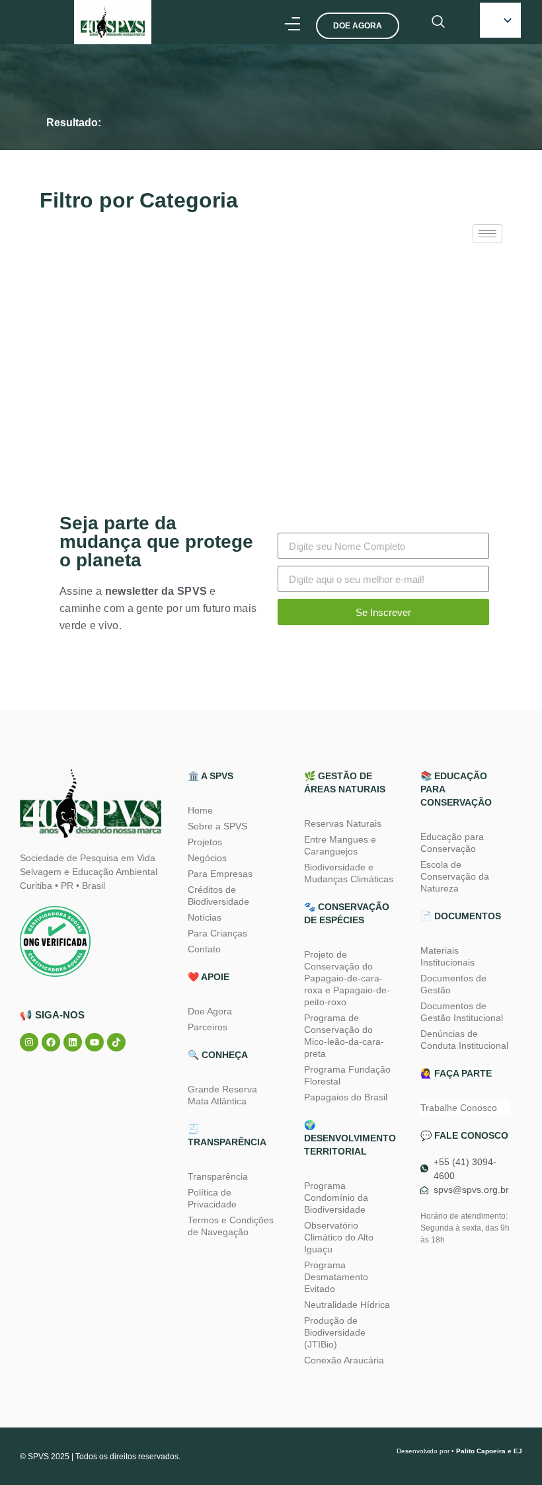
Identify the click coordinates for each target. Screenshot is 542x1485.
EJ (518, 1451)
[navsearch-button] (438, 22)
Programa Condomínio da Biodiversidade (336, 1197)
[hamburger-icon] (487, 233)
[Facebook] (51, 1042)
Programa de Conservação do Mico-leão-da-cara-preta (344, 1035)
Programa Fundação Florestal (347, 1075)
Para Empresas (220, 873)
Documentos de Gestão (453, 984)
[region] (171, 1361)
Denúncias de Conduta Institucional (464, 1039)
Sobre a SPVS (217, 826)
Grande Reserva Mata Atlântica (222, 1095)
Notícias (204, 917)
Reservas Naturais (342, 823)
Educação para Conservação (452, 842)
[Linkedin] (72, 1042)
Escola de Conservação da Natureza (454, 876)
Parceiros (207, 1027)
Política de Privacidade (212, 1198)
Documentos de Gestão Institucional (461, 1012)
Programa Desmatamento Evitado (336, 1277)
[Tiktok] (116, 1042)
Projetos (205, 842)
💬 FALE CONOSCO (464, 1135)
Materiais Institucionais (447, 956)
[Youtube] (94, 1042)
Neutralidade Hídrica (347, 1304)
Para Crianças (217, 933)
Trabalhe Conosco (458, 1107)
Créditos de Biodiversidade (218, 895)
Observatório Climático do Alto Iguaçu (338, 1237)
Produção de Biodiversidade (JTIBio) (335, 1332)
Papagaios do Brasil (345, 1097)
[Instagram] (29, 1042)
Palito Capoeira (481, 1451)
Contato (204, 949)
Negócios (207, 858)
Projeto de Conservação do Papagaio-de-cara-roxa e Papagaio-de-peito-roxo (347, 978)
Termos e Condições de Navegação (231, 1226)
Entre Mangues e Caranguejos (340, 845)
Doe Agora (210, 1011)
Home (200, 810)
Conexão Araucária (344, 1360)
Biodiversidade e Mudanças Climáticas (348, 873)
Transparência (218, 1176)
